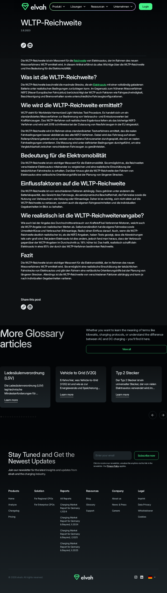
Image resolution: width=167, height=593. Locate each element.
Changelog (13, 510)
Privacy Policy (113, 466)
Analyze (12, 504)
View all (126, 349)
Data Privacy (144, 504)
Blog (88, 498)
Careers (116, 510)
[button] (59, 6)
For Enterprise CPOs (44, 504)
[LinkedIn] (142, 577)
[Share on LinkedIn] (30, 45)
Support (90, 510)
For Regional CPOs (43, 498)
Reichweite (80, 60)
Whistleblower (145, 510)
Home (11, 498)
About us (116, 498)
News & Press (119, 504)
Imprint (141, 498)
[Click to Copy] (23, 45)
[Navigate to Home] (34, 6)
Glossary (90, 504)
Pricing (11, 516)
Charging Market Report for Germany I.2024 (70, 508)
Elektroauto (99, 84)
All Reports (65, 498)
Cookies (142, 516)
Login (145, 6)
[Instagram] (136, 577)
